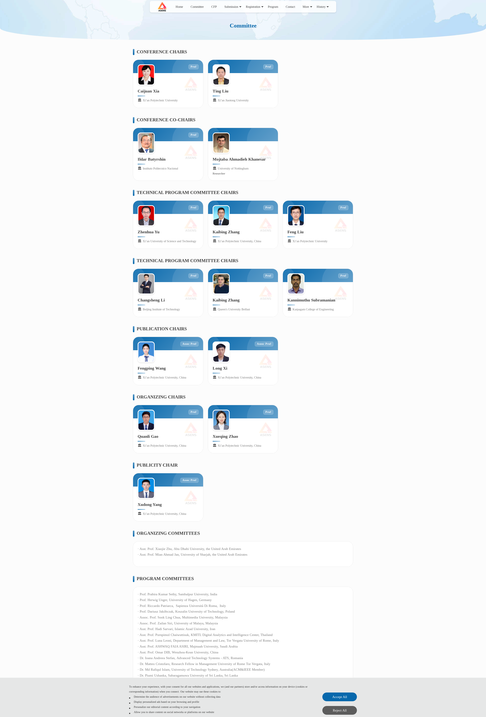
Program (273, 6)
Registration (253, 6)
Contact (290, 6)
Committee (197, 6)
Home (179, 6)
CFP (214, 6)
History (321, 6)
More (306, 6)
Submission (231, 6)
